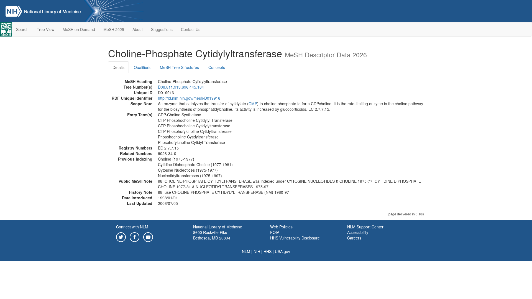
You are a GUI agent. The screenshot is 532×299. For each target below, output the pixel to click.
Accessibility (357, 232)
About (137, 29)
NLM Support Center (365, 227)
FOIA (274, 232)
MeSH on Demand (79, 29)
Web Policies (281, 227)
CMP (253, 103)
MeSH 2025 (113, 29)
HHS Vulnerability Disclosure (295, 238)
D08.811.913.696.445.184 (181, 87)
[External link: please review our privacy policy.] (121, 236)
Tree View (45, 29)
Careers (354, 238)
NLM (246, 251)
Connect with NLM (132, 227)
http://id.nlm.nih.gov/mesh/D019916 (189, 98)
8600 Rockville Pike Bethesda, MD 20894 (211, 235)
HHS (268, 251)
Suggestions (162, 29)
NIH (257, 251)
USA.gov (282, 251)
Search (22, 29)
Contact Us (190, 29)
